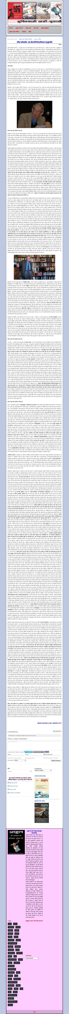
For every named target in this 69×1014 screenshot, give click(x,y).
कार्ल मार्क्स (11, 950)
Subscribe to (11, 760)
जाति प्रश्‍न (19, 953)
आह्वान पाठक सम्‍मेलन (14, 32)
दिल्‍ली (10, 956)
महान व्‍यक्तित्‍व (25, 39)
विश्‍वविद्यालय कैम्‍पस (12, 982)
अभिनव (39, 39)
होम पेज (11, 28)
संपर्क (30, 32)
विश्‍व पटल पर (17, 979)
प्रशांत (20, 959)
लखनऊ (10, 975)
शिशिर (16, 988)
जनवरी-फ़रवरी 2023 (40, 776)
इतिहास (20, 39)
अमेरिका (10, 930)
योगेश (18, 972)
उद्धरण (16, 937)
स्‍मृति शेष (30, 39)
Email (26, 754)
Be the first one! (31, 735)
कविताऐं (18, 940)
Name (9, 754)
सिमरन (15, 992)
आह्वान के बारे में (19, 28)
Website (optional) (47, 754)
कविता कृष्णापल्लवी (12, 943)
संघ (21, 988)
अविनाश (10, 933)
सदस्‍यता (24, 32)
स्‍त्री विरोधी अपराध (12, 1001)
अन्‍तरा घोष (11, 927)
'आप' (10, 924)
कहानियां (10, 946)
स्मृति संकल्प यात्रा (12, 995)
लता (16, 975)
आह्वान (34, 1012)
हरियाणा (10, 1005)
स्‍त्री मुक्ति (11, 998)
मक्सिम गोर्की (11, 972)
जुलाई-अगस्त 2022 (39, 801)
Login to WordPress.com (38, 752)
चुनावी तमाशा (11, 953)
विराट (10, 979)
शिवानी (18, 985)
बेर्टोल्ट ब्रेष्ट (11, 966)
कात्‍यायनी (18, 946)
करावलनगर (11, 940)
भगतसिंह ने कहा (12, 969)
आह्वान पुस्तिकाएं (45, 28)
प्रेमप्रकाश (17, 963)
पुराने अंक (36, 28)
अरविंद (16, 930)
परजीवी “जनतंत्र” (12, 959)
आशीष (10, 937)
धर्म (15, 956)
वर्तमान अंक (28, 28)
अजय (15, 924)
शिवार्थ (10, 988)
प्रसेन (10, 963)
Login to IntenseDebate (28, 752)
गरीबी (17, 950)
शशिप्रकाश (11, 985)
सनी (9, 992)
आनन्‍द (17, 933)
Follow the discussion (59, 731)
